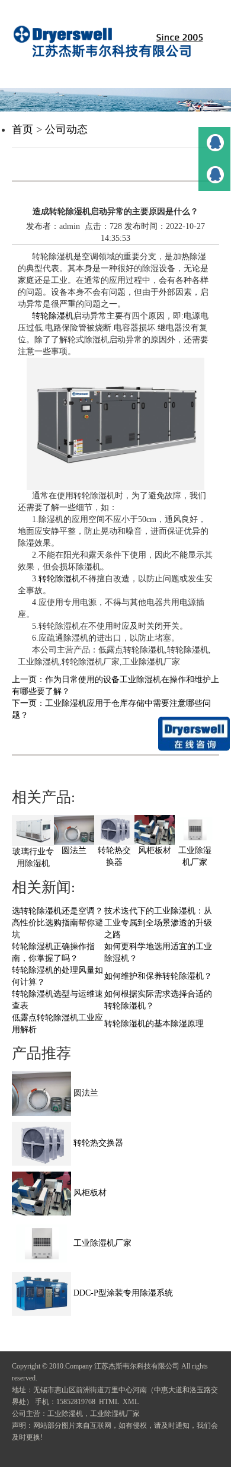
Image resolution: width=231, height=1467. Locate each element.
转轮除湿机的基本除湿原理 (154, 1023)
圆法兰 (74, 850)
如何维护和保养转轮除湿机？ (158, 976)
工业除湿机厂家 (101, 1243)
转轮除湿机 (52, 315)
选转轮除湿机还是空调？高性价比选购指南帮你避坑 (57, 922)
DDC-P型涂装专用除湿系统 (122, 1292)
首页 (22, 129)
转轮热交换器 (97, 1142)
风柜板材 (154, 850)
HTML (109, 1402)
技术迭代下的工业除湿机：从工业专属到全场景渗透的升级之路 (158, 922)
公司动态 (66, 129)
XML (131, 1402)
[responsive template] (115, 41)
